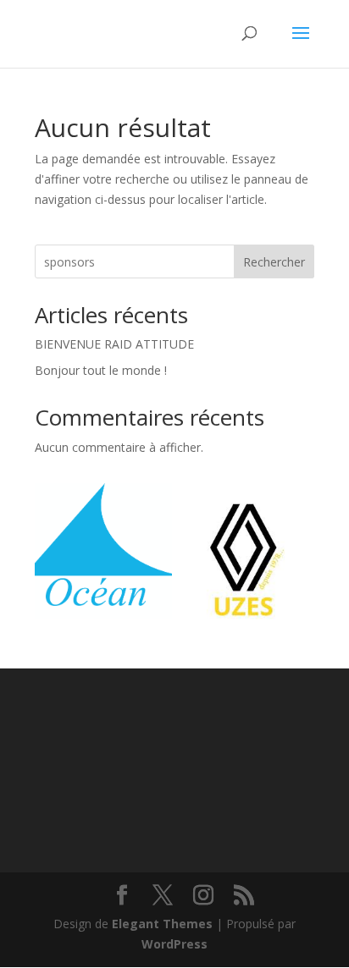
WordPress (174, 944)
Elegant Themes (162, 924)
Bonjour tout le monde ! (101, 370)
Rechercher (274, 262)
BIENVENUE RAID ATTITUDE (114, 344)
